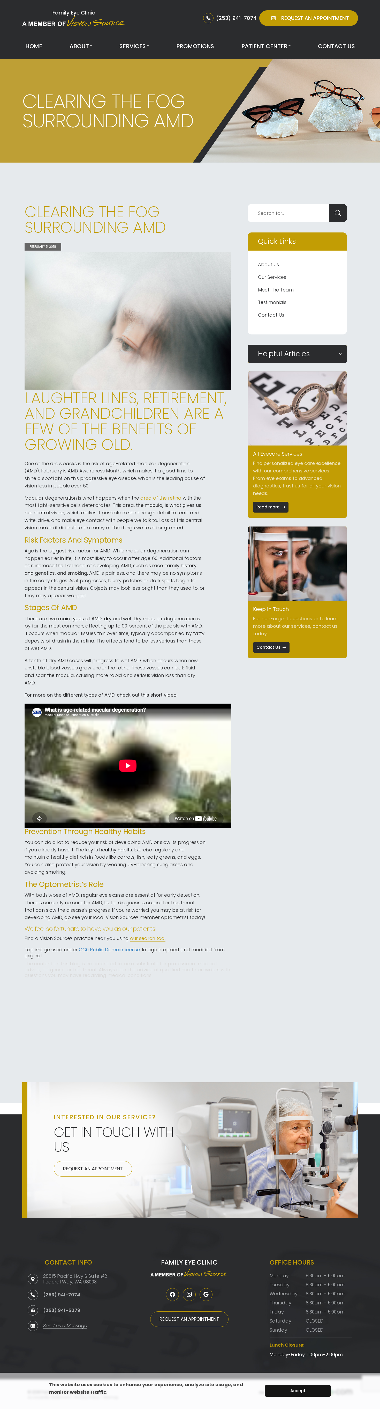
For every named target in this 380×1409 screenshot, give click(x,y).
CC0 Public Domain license (109, 949)
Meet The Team (276, 290)
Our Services (272, 277)
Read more (267, 507)
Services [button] (132, 46)
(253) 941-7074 (61, 1294)
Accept (298, 1391)
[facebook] (172, 1294)
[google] (206, 1294)
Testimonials (272, 302)
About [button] (79, 46)
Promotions (195, 46)
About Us (268, 264)
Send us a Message (65, 1326)
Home (33, 46)
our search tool (147, 938)
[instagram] (189, 1294)
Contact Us (336, 46)
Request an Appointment (93, 1168)
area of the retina (160, 498)
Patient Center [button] (264, 46)
